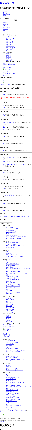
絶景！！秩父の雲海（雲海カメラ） (15, 245)
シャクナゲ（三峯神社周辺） (13, 292)
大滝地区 (8, 57)
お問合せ (5, 32)
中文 (4, 12)
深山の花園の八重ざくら (12, 264)
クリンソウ (9, 293)
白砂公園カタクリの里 (12, 276)
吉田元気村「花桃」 (11, 282)
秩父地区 (8, 53)
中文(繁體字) (6, 14)
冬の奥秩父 (9, 253)
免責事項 (23, 410)
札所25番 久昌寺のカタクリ (13, 279)
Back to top (2, 421)
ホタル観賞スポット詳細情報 (7, 216)
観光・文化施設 (10, 42)
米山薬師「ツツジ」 (11, 287)
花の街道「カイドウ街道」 (13, 284)
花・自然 (8, 36)
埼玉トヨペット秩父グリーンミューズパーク (15, 164)
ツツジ (8, 289)
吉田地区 (8, 58)
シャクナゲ (9, 290)
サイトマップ (6, 75)
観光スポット (6, 27)
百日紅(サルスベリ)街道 (12, 235)
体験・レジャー (10, 46)
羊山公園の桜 (9, 267)
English (5, 11)
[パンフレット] (7, 69)
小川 (4, 107)
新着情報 (5, 24)
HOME (5, 23)
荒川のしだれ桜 (10, 281)
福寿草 (8, 251)
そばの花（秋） (10, 247)
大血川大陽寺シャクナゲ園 (13, 286)
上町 (4, 94)
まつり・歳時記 (10, 38)
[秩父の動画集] (7, 67)
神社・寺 (8, 39)
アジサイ (8, 233)
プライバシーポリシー (9, 73)
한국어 (5, 15)
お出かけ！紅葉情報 (11, 244)
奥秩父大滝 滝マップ (11, 254)
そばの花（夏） (10, 230)
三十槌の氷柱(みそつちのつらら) (14, 256)
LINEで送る (6, 336)
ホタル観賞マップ (10, 232)
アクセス (5, 30)
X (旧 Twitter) (6, 335)
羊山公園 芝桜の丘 (11, 265)
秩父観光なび (7, 3)
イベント (5, 29)
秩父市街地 (9, 60)
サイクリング (9, 50)
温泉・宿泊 (9, 44)
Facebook (5, 333)
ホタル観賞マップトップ (22, 216)
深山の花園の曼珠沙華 (12, 242)
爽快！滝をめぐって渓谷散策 (13, 238)
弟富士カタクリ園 (10, 278)
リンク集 (5, 72)
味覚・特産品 (9, 49)
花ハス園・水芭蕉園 (8, 122)
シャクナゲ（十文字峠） (12, 229)
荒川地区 (8, 55)
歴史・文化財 (9, 41)
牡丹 (7, 262)
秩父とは (5, 26)
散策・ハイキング (10, 47)
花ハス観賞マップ (10, 227)
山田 (4, 129)
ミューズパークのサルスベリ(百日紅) (16, 236)
